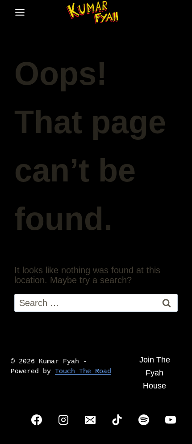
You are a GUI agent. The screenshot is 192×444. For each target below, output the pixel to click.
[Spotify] (143, 420)
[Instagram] (63, 420)
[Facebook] (36, 420)
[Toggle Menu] (20, 12)
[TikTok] (117, 420)
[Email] (90, 420)
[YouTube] (170, 420)
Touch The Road (83, 371)
